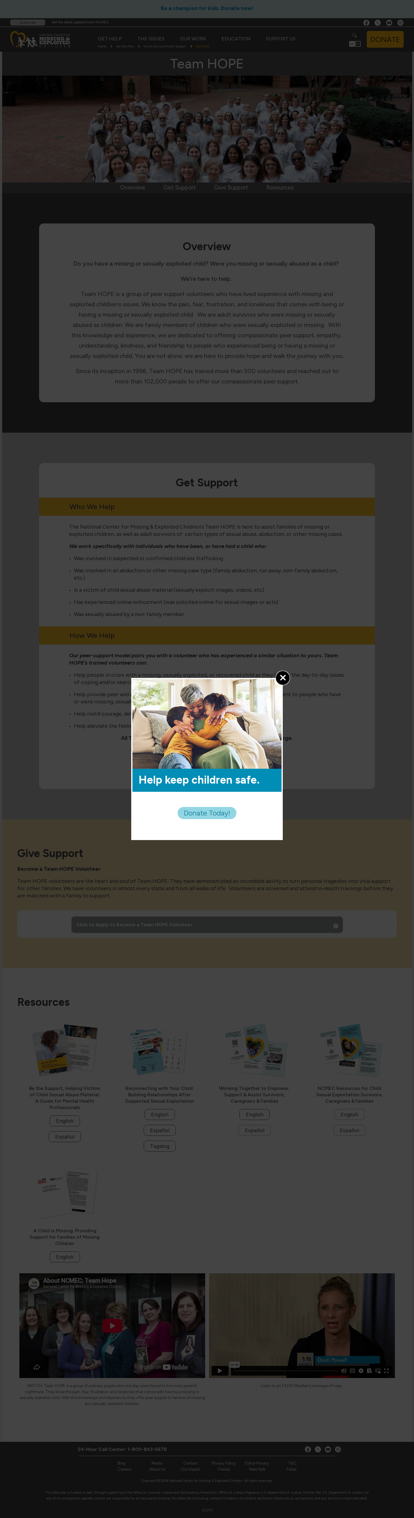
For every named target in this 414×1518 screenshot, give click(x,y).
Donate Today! (207, 812)
